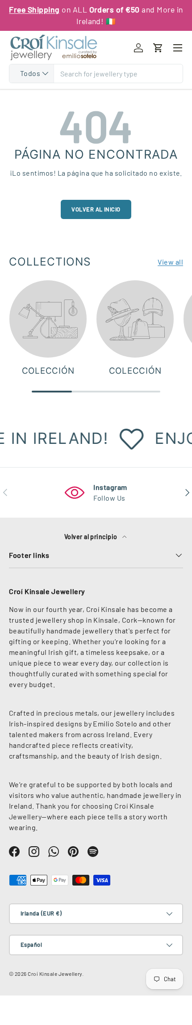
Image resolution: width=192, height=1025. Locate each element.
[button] (158, 48)
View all (170, 261)
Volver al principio (91, 536)
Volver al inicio (96, 209)
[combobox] (96, 73)
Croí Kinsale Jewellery (55, 973)
